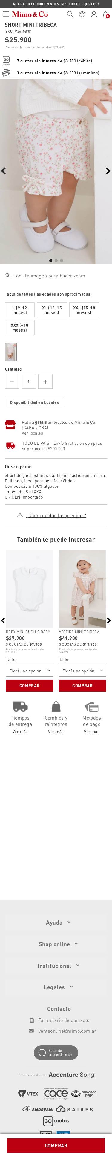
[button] (56, 292)
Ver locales (32, 432)
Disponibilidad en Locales (34, 402)
